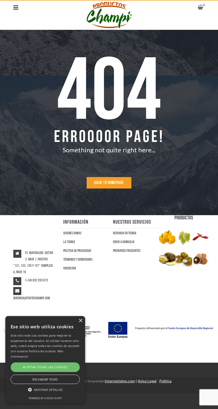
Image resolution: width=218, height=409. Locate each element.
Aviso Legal (147, 381)
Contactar (69, 268)
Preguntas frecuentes (126, 250)
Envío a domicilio (124, 242)
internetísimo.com (120, 381)
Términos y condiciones (78, 259)
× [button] (80, 321)
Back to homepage (109, 182)
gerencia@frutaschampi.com (31, 298)
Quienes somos (72, 233)
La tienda (69, 242)
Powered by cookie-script (45, 398)
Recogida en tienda (124, 233)
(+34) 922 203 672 (36, 280)
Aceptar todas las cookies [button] (45, 367)
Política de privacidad (77, 250)
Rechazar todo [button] (45, 379)
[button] (45, 390)
